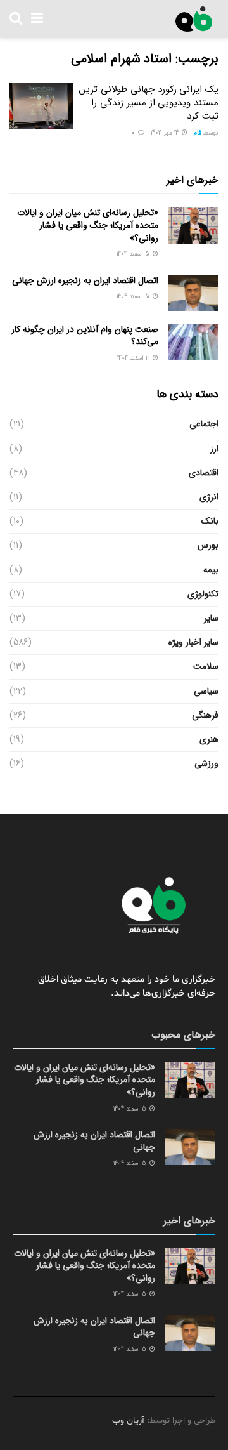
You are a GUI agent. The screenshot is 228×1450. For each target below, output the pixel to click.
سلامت (205, 666)
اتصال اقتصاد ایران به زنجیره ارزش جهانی (85, 280)
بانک (209, 521)
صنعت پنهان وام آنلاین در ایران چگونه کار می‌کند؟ (84, 335)
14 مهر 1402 (165, 133)
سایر (211, 618)
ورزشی (206, 763)
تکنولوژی (202, 594)
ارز (214, 449)
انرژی (209, 497)
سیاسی (206, 691)
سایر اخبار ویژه (193, 642)
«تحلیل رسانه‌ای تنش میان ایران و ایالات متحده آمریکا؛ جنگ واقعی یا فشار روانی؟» (87, 225)
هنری (209, 739)
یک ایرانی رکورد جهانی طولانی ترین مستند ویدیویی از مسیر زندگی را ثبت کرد (148, 103)
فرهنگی (205, 715)
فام (197, 133)
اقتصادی (203, 473)
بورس (208, 545)
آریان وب (128, 1420)
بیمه (210, 570)
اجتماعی (203, 424)
